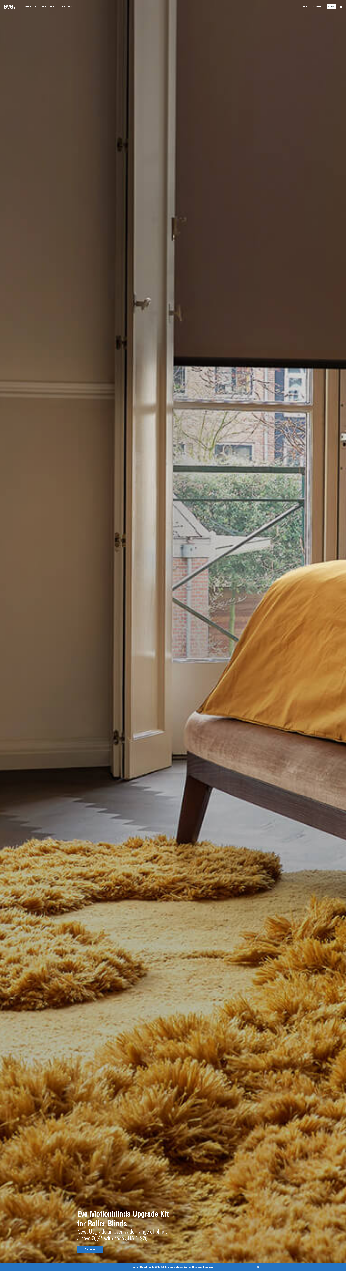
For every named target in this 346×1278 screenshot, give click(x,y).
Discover (90, 1249)
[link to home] (9, 7)
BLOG (305, 6)
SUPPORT (317, 6)
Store (331, 6)
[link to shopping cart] (341, 6)
